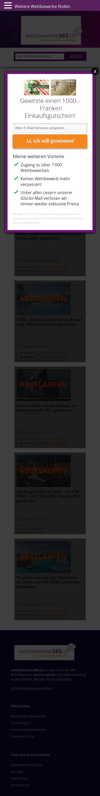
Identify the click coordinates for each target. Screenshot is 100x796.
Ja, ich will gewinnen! (50, 141)
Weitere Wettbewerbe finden (42, 6)
